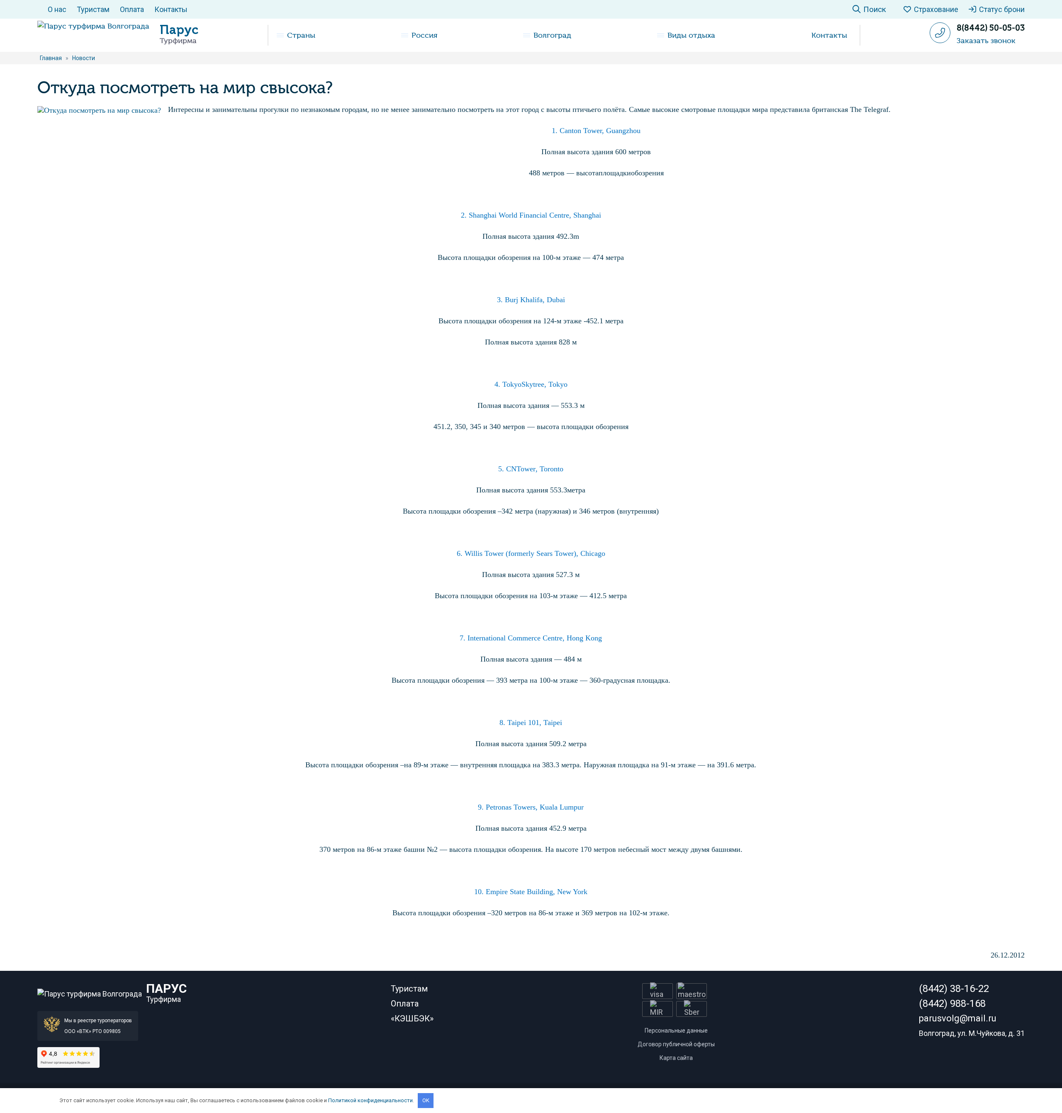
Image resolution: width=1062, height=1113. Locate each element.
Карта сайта (676, 1058)
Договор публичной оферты (676, 1044)
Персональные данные (676, 1030)
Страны (301, 35)
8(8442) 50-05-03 (991, 28)
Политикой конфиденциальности (370, 1100)
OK (425, 1100)
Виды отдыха (691, 35)
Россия (424, 35)
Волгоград (552, 35)
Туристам (93, 9)
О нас (57, 9)
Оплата (132, 9)
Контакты (171, 9)
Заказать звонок (986, 40)
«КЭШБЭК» (412, 1018)
